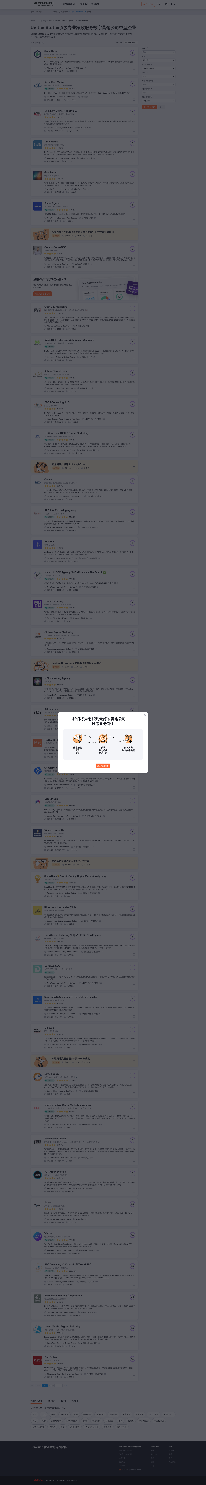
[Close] (145, 715)
